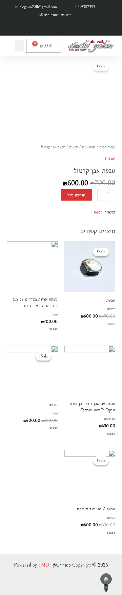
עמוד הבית (107, 147)
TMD (43, 565)
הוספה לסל (76, 195)
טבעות (73, 147)
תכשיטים (88, 147)
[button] (19, 46)
